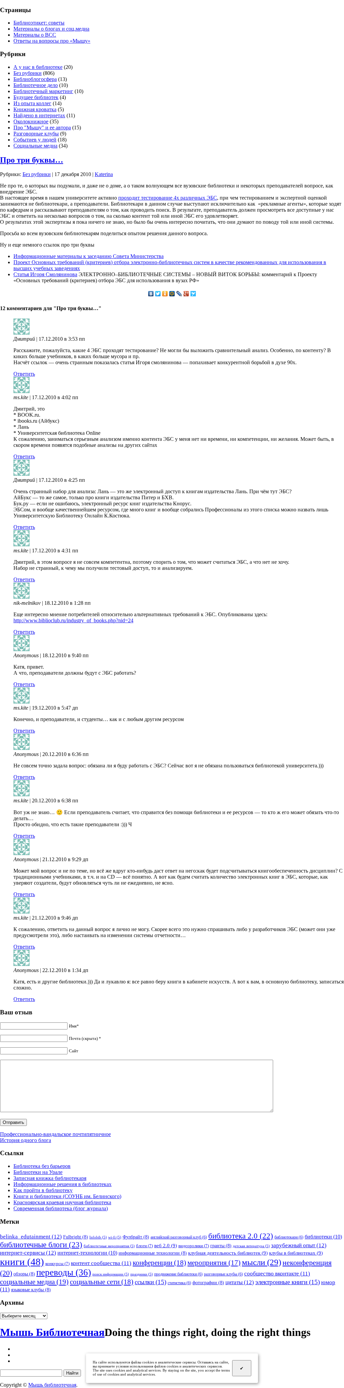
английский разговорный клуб (178, 1237)
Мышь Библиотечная (52, 1332)
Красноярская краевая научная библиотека (62, 1202)
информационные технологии (153, 1253)
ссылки (150, 1282)
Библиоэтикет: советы (38, 23)
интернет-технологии (87, 1253)
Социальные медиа (35, 146)
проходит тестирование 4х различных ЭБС (167, 198)
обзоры (24, 1273)
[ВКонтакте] (151, 293)
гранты (220, 1245)
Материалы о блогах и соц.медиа (51, 29)
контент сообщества (101, 1263)
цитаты (239, 1282)
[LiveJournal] (179, 293)
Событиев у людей (34, 139)
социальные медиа (34, 1282)
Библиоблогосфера (35, 79)
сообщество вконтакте (277, 1273)
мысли (261, 1262)
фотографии (208, 1282)
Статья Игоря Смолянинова (45, 274)
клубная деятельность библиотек (228, 1253)
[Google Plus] (186, 293)
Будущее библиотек (35, 97)
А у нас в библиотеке (37, 67)
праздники (141, 1274)
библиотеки (323, 1236)
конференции (159, 1263)
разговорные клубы (223, 1274)
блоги (144, 1245)
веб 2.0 (165, 1245)
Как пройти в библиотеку (43, 1190)
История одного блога (25, 1140)
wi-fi (114, 1237)
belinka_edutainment (31, 1236)
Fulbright (75, 1236)
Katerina (104, 174)
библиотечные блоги (41, 1244)
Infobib (98, 1237)
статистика (179, 1282)
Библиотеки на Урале (37, 1172)
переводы (63, 1272)
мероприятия (214, 1262)
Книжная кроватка (34, 109)
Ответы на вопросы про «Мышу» (51, 41)
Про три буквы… (31, 160)
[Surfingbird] (193, 293)
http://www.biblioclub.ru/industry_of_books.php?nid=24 (73, 620)
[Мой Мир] (172, 293)
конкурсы (57, 1263)
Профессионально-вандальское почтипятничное (55, 1134)
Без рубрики (27, 73)
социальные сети (101, 1282)
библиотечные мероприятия (109, 1246)
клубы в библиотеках (296, 1253)
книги (22, 1261)
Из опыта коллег (32, 103)
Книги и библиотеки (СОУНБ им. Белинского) (67, 1196)
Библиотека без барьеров (42, 1166)
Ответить (24, 374)
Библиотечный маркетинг (43, 91)
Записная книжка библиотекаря (49, 1178)
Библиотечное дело (35, 85)
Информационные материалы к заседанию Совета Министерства (88, 256)
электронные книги (287, 1282)
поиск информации (110, 1274)
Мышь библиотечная (52, 1385)
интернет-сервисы (28, 1252)
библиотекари (288, 1237)
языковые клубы (31, 1289)
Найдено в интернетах (39, 115)
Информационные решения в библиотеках (62, 1184)
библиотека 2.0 (240, 1236)
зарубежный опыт (299, 1245)
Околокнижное (30, 121)
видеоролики (193, 1245)
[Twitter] (158, 293)
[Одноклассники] (165, 293)
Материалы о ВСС (34, 35)
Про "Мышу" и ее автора (42, 127)
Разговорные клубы (36, 133)
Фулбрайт (136, 1236)
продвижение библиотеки (178, 1274)
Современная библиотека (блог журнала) (60, 1208)
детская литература (251, 1246)
